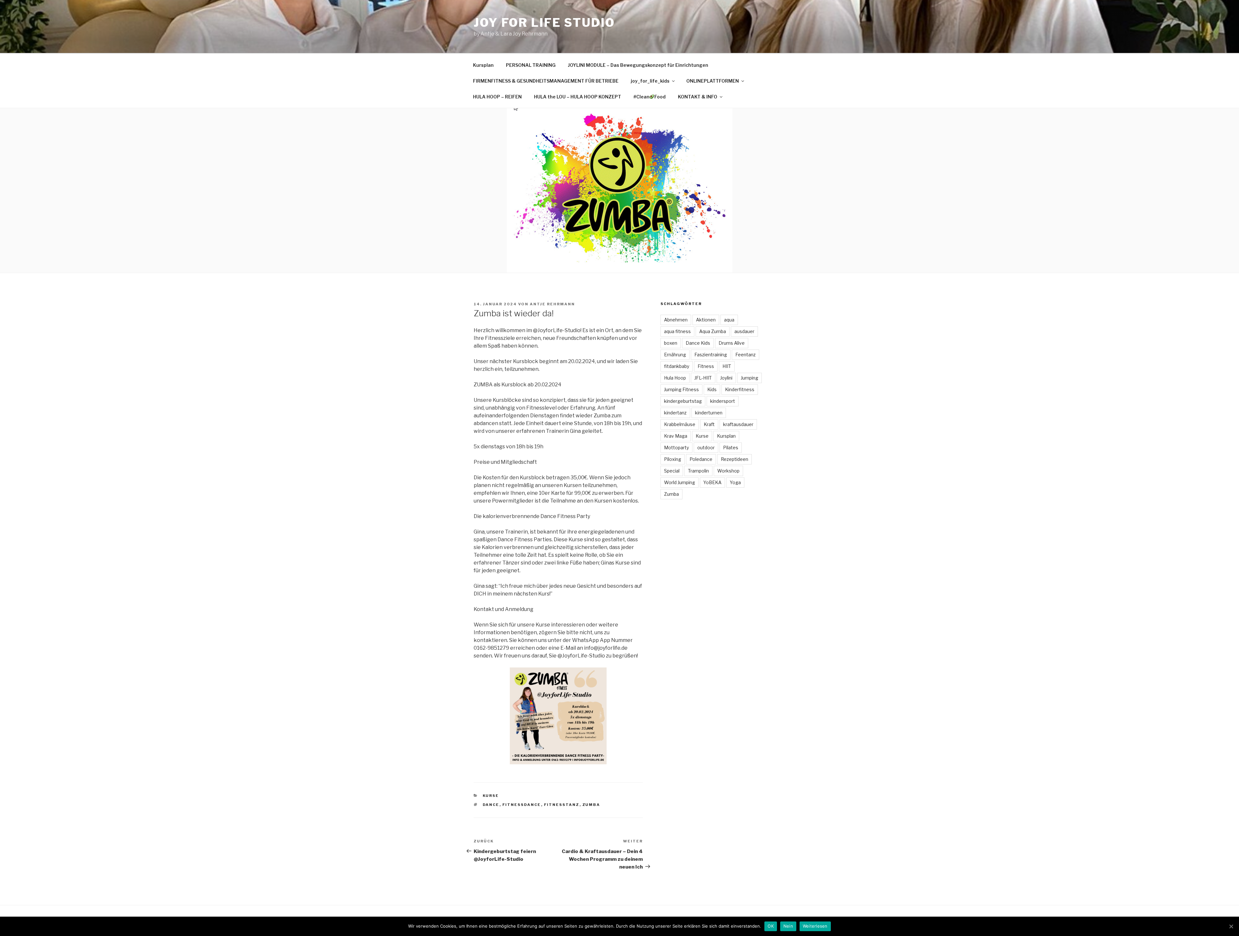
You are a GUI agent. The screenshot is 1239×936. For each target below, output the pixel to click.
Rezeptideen (734, 459)
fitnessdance (521, 804)
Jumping (749, 378)
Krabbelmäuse (679, 424)
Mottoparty (676, 447)
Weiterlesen (815, 926)
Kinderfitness (739, 389)
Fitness (706, 366)
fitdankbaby (676, 366)
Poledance (701, 459)
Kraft (709, 424)
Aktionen (706, 319)
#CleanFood (649, 96)
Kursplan (483, 65)
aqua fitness (677, 331)
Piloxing (672, 459)
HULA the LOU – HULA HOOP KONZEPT (577, 96)
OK (771, 926)
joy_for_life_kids (650, 81)
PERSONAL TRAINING (531, 65)
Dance (491, 804)
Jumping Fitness (681, 389)
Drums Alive (732, 343)
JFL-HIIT (703, 378)
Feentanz (745, 354)
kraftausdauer (738, 424)
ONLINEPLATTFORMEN (712, 81)
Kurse (491, 795)
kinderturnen (708, 412)
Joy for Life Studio (544, 22)
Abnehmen (676, 319)
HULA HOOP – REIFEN (497, 96)
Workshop (728, 470)
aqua (729, 319)
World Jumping (679, 482)
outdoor (706, 447)
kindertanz (675, 412)
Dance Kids (698, 343)
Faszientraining (710, 354)
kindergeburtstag (683, 401)
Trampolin (698, 470)
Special (672, 470)
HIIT (726, 366)
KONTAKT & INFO (697, 96)
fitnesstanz (561, 804)
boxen (670, 343)
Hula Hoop (675, 378)
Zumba (591, 804)
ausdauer (744, 331)
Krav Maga (675, 436)
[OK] (1231, 926)
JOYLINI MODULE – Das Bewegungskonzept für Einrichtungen (638, 65)
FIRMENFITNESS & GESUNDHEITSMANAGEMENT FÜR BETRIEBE (546, 81)
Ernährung (675, 354)
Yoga (735, 482)
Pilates (730, 447)
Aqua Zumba (712, 331)
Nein (788, 926)
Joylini (726, 378)
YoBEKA (712, 482)
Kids (712, 389)
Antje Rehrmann (552, 304)
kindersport (722, 401)
